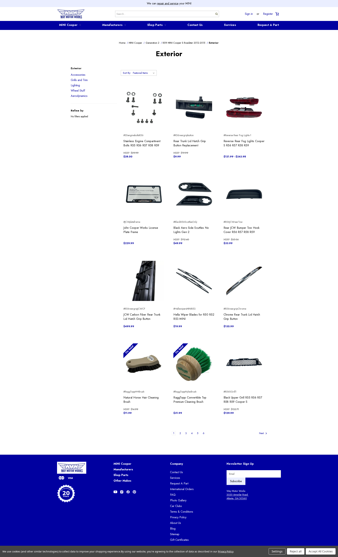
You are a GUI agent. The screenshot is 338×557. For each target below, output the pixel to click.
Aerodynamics (79, 96)
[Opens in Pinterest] (134, 492)
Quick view (144, 101)
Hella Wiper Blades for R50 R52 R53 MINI (193, 317)
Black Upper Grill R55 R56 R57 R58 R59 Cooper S (243, 400)
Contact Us (195, 25)
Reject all (296, 551)
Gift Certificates (179, 540)
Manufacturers (112, 25)
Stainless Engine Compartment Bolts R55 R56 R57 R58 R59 (141, 143)
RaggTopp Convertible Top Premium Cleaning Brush (189, 400)
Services (230, 25)
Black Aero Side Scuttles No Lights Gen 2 (191, 230)
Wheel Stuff (78, 91)
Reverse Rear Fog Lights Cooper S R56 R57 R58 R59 (244, 143)
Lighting (75, 85)
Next (261, 433)
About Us (175, 523)
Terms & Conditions (181, 512)
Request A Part (268, 25)
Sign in (249, 14)
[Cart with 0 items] (277, 14)
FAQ (173, 495)
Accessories (78, 75)
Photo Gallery (178, 500)
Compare (143, 107)
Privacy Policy (178, 517)
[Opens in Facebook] (128, 492)
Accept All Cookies (321, 551)
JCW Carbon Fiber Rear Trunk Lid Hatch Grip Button (141, 317)
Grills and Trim (79, 80)
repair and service (168, 3)
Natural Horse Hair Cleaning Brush (141, 400)
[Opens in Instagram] (122, 492)
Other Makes (122, 481)
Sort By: (127, 73)
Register (268, 14)
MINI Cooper (68, 25)
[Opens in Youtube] (115, 492)
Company (176, 464)
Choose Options (244, 114)
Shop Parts (155, 25)
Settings (277, 551)
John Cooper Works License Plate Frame (140, 230)
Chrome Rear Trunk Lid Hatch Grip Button (242, 317)
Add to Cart (144, 114)
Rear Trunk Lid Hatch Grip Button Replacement (189, 143)
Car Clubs (176, 506)
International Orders (182, 489)
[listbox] (144, 73)
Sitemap (174, 534)
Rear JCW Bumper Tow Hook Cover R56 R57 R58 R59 (242, 230)
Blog (173, 529)
